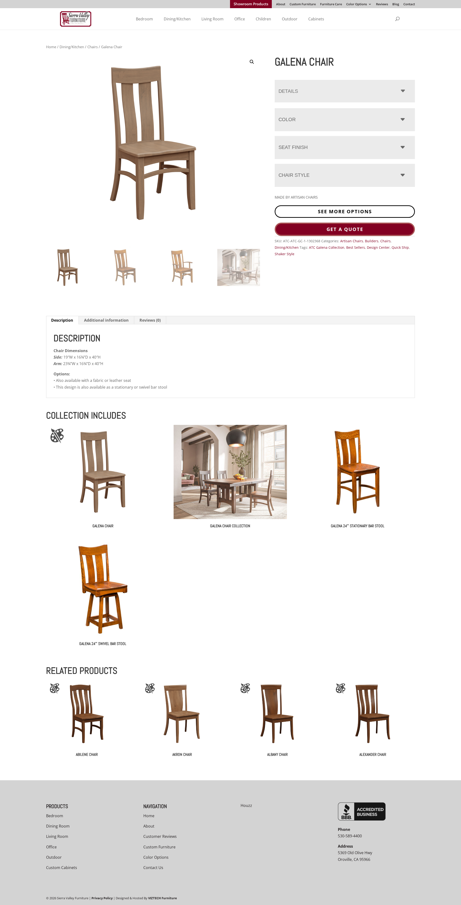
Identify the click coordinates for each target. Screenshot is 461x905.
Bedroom (144, 19)
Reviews (382, 4)
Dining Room (58, 826)
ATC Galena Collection (326, 247)
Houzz (246, 805)
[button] (252, 62)
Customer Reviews (160, 836)
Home (51, 46)
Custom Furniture (303, 4)
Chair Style (294, 175)
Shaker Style (284, 254)
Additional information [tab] (106, 320)
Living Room (212, 19)
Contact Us (153, 867)
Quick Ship (400, 247)
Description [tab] (62, 320)
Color (287, 119)
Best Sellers (355, 247)
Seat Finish (293, 147)
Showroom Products (251, 4)
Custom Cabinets (61, 867)
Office (239, 19)
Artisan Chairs (351, 241)
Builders (371, 241)
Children (263, 19)
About (280, 4)
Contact (409, 4)
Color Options (356, 4)
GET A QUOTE (345, 229)
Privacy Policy (102, 898)
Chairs (92, 46)
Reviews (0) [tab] (150, 320)
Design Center (378, 247)
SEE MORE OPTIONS (345, 211)
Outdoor (289, 19)
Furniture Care (331, 4)
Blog (395, 4)
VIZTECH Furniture (162, 898)
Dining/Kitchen (177, 19)
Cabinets (316, 19)
